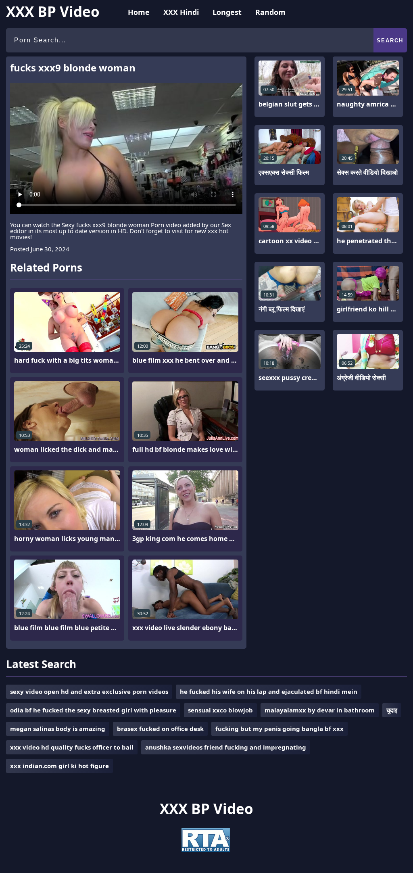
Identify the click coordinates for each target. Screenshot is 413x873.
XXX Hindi (181, 12)
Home (139, 12)
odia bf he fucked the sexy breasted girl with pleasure (93, 710)
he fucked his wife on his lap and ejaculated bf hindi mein (268, 691)
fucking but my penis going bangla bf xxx (279, 729)
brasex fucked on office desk (160, 729)
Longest (227, 12)
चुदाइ (391, 710)
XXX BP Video (53, 11)
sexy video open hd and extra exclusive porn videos (89, 691)
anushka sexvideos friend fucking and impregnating (225, 747)
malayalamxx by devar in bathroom (320, 710)
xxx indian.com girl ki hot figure (59, 766)
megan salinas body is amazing (57, 729)
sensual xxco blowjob (220, 710)
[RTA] (205, 850)
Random (270, 12)
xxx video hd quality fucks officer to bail (71, 747)
